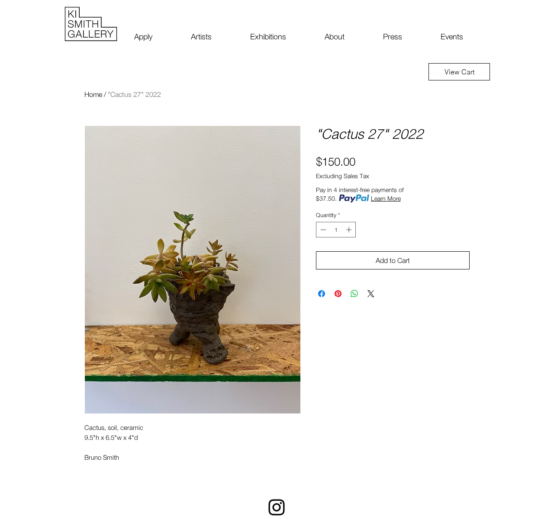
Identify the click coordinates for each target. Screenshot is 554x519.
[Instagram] (276, 507)
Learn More (386, 198)
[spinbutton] (336, 229)
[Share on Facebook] (321, 293)
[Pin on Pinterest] (338, 293)
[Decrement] (322, 229)
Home (93, 94)
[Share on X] (371, 293)
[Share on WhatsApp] (354, 293)
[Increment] (350, 229)
